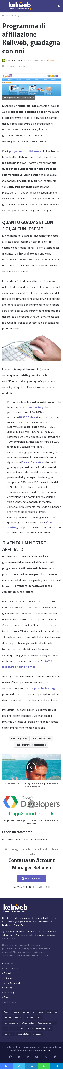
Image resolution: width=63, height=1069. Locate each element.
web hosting (8, 1034)
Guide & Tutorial (12, 982)
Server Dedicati (31, 462)
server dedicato (17, 1028)
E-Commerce (10, 978)
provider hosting (44, 688)
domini (26, 1011)
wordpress (37, 1034)
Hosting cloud (20, 738)
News (7, 997)
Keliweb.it (45, 921)
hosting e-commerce (33, 1017)
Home (7, 15)
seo (5, 1028)
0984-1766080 (33, 878)
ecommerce (52, 1011)
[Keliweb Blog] (20, 6)
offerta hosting (28, 1023)
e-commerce (38, 1011)
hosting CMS (27, 417)
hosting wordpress (11, 1023)
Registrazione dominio (46, 1023)
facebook (7, 1017)
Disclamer (7, 925)
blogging (15, 1011)
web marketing (23, 1034)
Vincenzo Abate (14, 60)
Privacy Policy (20, 925)
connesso (18, 839)
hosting (18, 1017)
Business (8, 963)
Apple (6, 1011)
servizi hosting (34, 407)
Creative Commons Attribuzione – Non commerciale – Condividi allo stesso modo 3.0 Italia (29, 935)
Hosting (15, 15)
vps (50, 1028)
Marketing (9, 992)
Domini (7, 973)
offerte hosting (42, 738)
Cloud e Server (11, 968)
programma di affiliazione (25, 151)
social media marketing (36, 1028)
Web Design (10, 1002)
